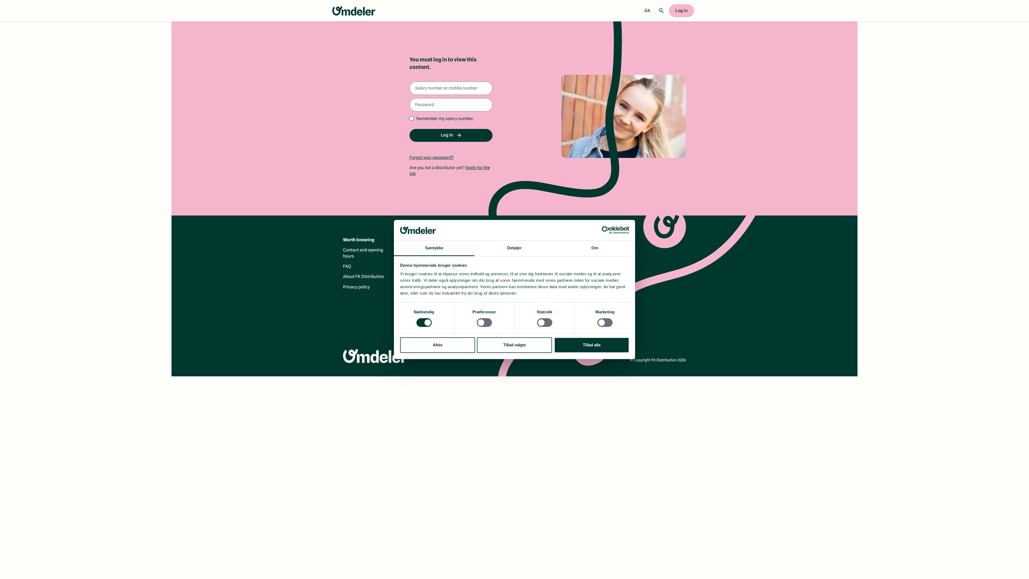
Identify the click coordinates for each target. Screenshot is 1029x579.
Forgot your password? (431, 157)
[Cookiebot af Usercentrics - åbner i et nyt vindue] (605, 230)
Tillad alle (592, 345)
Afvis (437, 345)
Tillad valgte (514, 345)
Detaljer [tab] (514, 248)
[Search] (661, 10)
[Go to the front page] (353, 11)
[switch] (484, 322)
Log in (681, 10)
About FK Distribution (363, 276)
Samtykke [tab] (434, 248)
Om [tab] (594, 248)
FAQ (347, 266)
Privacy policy (356, 287)
